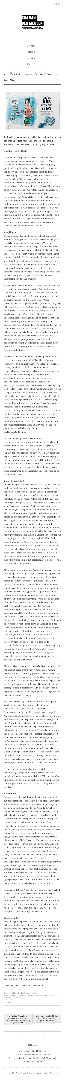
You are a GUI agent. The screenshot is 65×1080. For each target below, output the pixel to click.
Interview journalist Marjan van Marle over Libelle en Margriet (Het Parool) (47, 1018)
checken (20, 995)
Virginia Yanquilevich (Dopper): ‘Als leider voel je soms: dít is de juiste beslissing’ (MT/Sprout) (18, 1019)
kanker (46, 995)
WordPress (20, 1073)
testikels (7, 998)
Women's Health (30, 993)
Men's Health (18, 993)
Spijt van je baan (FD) (32, 1061)
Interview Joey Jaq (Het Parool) (32, 1051)
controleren (28, 995)
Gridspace (37, 1073)
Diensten (31, 58)
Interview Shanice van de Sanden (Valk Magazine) (32, 1058)
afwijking (12, 995)
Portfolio (31, 52)
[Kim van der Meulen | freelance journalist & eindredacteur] (32, 35)
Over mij (31, 45)
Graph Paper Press (51, 1073)
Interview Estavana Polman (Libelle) (32, 1054)
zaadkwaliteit (17, 998)
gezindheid (38, 995)
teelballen (54, 995)
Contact (56, 4)
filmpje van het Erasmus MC (46, 975)
